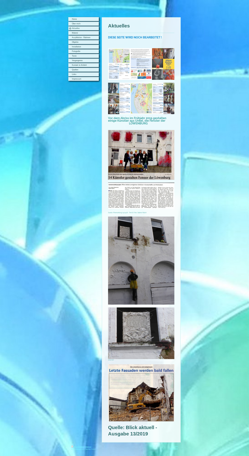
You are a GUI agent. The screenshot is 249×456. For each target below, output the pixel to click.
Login (176, 446)
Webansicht (173, 449)
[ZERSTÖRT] (141, 333)
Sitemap (88, 447)
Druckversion (79, 447)
